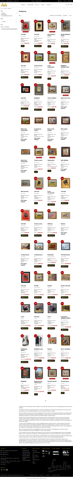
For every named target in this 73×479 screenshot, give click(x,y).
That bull (36, 34)
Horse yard (64, 444)
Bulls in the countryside (24, 129)
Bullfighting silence (24, 349)
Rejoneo (63, 223)
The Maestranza (65, 254)
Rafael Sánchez (63, 477)
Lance (22, 316)
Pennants (36, 316)
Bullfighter (37, 98)
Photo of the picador (51, 129)
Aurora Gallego (36, 446)
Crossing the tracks (37, 129)
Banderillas (51, 254)
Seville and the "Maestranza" (38, 382)
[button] (17, 13)
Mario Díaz (36, 415)
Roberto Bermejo (50, 476)
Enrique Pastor (23, 36)
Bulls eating (64, 129)
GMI (35, 256)
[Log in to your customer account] (69, 4)
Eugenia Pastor (23, 477)
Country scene (38, 160)
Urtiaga (49, 287)
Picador (50, 349)
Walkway (50, 223)
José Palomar (23, 256)
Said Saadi (49, 446)
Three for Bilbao (52, 98)
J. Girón (22, 383)
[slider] (17, 29)
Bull (35, 413)
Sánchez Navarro (37, 287)
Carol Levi (49, 415)
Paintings (3, 13)
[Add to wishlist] (30, 21)
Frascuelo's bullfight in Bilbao (65, 317)
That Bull (63, 191)
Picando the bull (52, 381)
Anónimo (62, 287)
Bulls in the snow (65, 98)
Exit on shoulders (65, 349)
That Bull (23, 34)
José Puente (23, 132)
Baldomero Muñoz (37, 477)
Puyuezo (22, 318)
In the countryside (51, 66)
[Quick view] (30, 23)
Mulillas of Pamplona (23, 445)
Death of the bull (65, 285)
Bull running (24, 476)
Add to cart (38, 46)
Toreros (36, 444)
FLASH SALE (4, 14)
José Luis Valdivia (51, 162)
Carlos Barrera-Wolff (51, 256)
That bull (36, 191)
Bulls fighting (64, 160)
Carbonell (49, 383)
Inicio (2, 11)
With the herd (24, 191)
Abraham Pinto (23, 352)
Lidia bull (23, 98)
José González (63, 256)
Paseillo (36, 285)
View (23, 46)
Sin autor (49, 37)
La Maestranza (25, 254)
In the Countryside (51, 192)
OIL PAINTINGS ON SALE (6, 15)
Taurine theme (65, 381)
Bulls (22, 413)
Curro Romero (38, 476)
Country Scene (38, 65)
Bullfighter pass (38, 349)
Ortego (35, 384)
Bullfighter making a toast (65, 66)
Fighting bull (51, 160)
